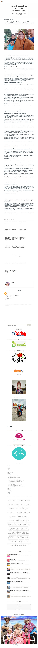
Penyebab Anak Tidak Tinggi (14, 103)
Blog (14, 503)
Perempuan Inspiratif (11, 533)
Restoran (16, 536)
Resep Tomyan (11, 536)
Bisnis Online (10, 503)
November (10, 471)
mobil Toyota (24, 525)
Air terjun (14, 499)
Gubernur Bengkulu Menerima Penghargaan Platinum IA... (16, 484)
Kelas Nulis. (26, 516)
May (9, 488)
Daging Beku (14, 505)
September (10, 472)
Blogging (18, 503)
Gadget (21, 509)
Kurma (24, 520)
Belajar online (27, 500)
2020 (8, 469)
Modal (29, 525)
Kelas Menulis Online (13, 516)
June (9, 487)
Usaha (21, 544)
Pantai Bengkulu (11, 529)
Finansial (11, 509)
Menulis (9, 525)
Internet (16, 512)
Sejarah (18, 537)
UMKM (17, 544)
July (9, 474)
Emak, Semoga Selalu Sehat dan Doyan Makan (16, 563)
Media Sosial (24, 524)
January (9, 491)
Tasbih (17, 540)
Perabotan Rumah (18, 532)
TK (27, 541)
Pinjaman (27, 533)
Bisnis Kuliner (26, 501)
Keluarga (10, 517)
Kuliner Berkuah (19, 520)
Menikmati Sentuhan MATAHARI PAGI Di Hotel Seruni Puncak (19, 572)
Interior (11, 512)
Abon (10, 499)
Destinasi (29, 505)
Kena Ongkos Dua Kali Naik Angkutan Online (14, 479)
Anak (18, 499)
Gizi (24, 509)
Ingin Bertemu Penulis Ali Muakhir (13, 475)
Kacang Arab (12, 513)
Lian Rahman (12, 521)
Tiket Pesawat (20, 541)
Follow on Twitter (18, 604)
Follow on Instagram (18, 609)
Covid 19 (8, 505)
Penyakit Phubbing (12, 193)
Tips (24, 541)
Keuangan (27, 517)
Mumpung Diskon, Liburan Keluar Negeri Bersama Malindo (23, 246)
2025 (8, 465)
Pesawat (23, 533)
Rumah (9, 537)
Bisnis (22, 501)
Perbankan (25, 532)
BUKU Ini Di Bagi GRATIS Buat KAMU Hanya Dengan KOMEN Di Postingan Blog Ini (19, 559)
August (9, 473)
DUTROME (9, 292)
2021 (8, 468)
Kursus (28, 520)
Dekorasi (24, 505)
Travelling (24, 13)
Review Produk (26, 536)
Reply (7, 299)
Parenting (17, 13)
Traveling (20, 13)
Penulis (12, 532)
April (9, 489)
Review (21, 536)
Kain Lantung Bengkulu (20, 513)
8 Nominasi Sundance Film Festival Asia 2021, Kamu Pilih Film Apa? (19, 590)
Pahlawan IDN (13, 528)
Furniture (16, 509)
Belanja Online (11, 501)
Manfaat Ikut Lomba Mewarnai (14, 66)
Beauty (22, 500)
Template (11, 541)
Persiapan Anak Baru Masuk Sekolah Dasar (14, 482)
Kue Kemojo (14, 229)
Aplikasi (27, 499)
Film (28, 508)
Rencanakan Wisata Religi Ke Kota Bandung (16, 581)
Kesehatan (22, 517)
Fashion (10, 508)
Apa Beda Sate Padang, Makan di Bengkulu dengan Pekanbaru (8, 246)
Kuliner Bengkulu (11, 520)
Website (29, 544)
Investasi (20, 512)
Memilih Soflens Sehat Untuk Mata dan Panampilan (17, 576)
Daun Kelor (19, 505)
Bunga (29, 503)
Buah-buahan (24, 503)
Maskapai (19, 524)
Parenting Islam (23, 529)
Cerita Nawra (23, 504)
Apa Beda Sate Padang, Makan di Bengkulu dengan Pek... (16, 486)
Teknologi (27, 540)
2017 (8, 493)
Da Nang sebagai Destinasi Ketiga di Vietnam (15, 222)
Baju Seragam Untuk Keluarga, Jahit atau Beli (22, 238)
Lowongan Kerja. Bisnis (12, 524)
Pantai (26, 528)
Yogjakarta (25, 545)
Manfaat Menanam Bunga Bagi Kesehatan (14, 477)
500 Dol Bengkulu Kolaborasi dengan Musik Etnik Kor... (16, 480)
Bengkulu (17, 501)
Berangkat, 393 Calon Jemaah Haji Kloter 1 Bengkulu (15, 238)
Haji (27, 509)
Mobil (19, 525)
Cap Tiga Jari (10, 504)
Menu (36, 0)
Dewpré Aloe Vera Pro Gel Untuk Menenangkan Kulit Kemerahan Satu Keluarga (8, 272)
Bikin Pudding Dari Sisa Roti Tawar (15, 567)
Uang (14, 544)
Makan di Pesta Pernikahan (12, 476)
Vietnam (24, 544)
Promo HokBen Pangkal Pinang (14, 594)
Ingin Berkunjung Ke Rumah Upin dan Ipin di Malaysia (17, 585)
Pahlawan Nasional (20, 528)
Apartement (23, 499)
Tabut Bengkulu (12, 540)
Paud (28, 529)
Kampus (26, 513)
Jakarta (29, 512)
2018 (8, 492)
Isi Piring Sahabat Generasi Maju (15, 554)
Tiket (15, 541)
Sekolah (22, 537)
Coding (28, 504)
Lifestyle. (26, 521)
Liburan (17, 521)
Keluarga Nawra (16, 517)
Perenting (18, 533)
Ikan (8, 512)
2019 (8, 470)
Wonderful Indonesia (18, 545)
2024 (8, 466)
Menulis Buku (14, 525)
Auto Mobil (10, 500)
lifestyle (13, 13)
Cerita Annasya (16, 504)
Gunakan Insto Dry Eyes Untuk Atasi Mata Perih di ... (15, 481)
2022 (8, 467)
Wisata (12, 545)
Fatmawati (15, 508)
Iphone (25, 512)
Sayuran (13, 537)
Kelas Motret (20, 516)
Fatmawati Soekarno (22, 508)
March (9, 490)
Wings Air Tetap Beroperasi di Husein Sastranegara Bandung (15, 246)
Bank (18, 500)
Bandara (14, 500)
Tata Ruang (22, 540)
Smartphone (27, 537)
